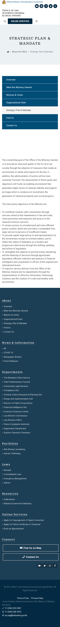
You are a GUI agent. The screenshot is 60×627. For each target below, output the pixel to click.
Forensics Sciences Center (16, 411)
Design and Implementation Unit (18, 399)
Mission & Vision (14, 95)
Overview (10, 79)
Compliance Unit (11, 390)
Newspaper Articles (13, 357)
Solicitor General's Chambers (17, 432)
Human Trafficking (12, 453)
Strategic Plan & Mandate (18, 110)
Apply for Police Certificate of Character (22, 524)
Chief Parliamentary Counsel (17, 382)
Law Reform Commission (15, 415)
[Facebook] (55, 565)
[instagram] (50, 565)
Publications (9, 499)
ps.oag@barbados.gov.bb (16, 615)
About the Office (19, 52)
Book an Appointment (14, 528)
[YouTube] (39, 565)
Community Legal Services (16, 386)
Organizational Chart (16, 102)
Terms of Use (23, 598)
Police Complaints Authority (16, 424)
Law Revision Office (13, 420)
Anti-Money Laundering (14, 449)
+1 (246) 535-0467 (13, 608)
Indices (7, 482)
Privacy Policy (37, 598)
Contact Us (11, 125)
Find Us (10, 118)
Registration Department (15, 428)
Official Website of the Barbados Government (24, 2)
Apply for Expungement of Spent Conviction (24, 520)
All (5, 348)
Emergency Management (15, 478)
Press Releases (11, 361)
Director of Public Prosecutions (18, 403)
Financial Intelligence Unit (15, 407)
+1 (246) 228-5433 (13, 612)
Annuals (7, 470)
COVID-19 (8, 352)
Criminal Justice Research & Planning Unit (23, 394)
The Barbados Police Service (17, 377)
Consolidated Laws (12, 474)
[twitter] (44, 565)
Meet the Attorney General (19, 87)
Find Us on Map (32, 548)
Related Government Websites (18, 503)
